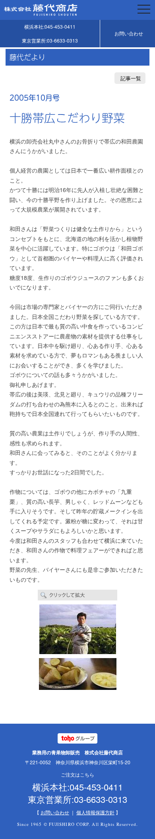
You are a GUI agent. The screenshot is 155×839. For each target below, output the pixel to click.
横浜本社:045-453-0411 (50, 26)
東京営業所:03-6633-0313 (50, 40)
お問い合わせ (128, 33)
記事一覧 (130, 78)
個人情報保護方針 (95, 812)
